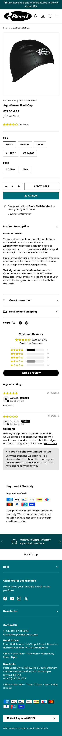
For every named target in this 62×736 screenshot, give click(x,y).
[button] (49, 16)
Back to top (31, 554)
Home (5, 28)
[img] (10, 393)
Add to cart (41, 186)
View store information (19, 213)
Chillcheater (9, 100)
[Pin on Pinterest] (26, 323)
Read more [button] (50, 443)
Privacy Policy (42, 728)
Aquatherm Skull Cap (21, 28)
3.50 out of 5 (39, 339)
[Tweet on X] (14, 323)
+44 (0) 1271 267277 (14, 678)
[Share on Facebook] (20, 323)
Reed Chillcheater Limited (22, 728)
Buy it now (31, 195)
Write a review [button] (31, 373)
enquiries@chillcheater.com (21, 634)
